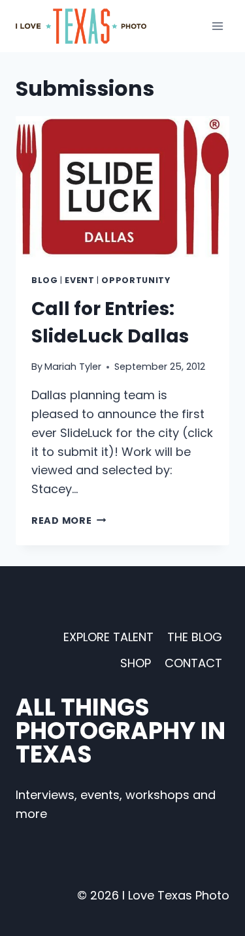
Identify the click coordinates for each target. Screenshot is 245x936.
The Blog (194, 637)
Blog (44, 280)
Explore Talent (108, 637)
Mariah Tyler (72, 366)
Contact (193, 663)
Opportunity (135, 280)
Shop (135, 663)
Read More (68, 520)
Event (79, 280)
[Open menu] (217, 26)
